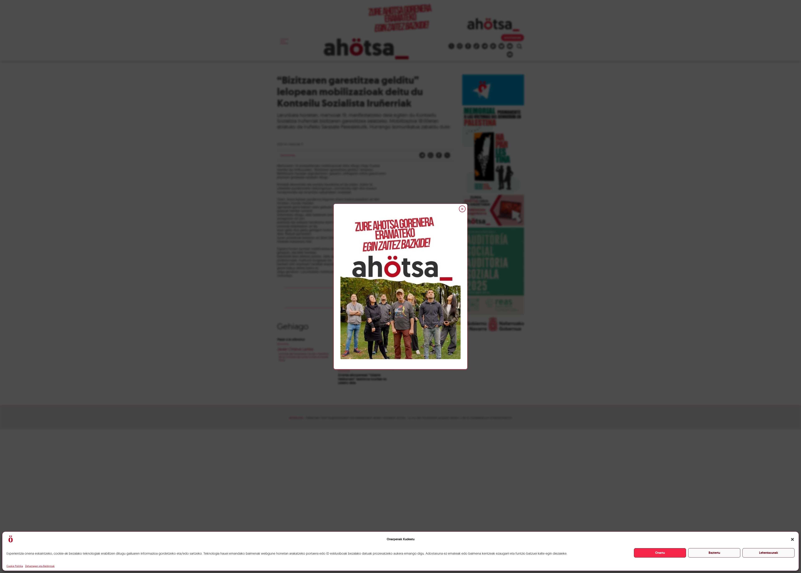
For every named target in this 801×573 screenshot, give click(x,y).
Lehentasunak (768, 553)
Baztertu (714, 553)
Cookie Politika (14, 566)
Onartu (660, 553)
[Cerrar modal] (462, 209)
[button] (792, 539)
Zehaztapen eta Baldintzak (40, 566)
